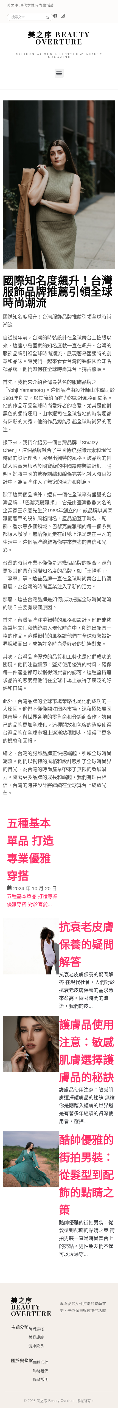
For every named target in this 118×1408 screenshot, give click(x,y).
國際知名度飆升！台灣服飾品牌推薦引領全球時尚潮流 (58, 291)
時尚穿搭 (36, 1329)
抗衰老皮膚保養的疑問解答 (86, 944)
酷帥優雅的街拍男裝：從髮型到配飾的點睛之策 (86, 1175)
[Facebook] (55, 16)
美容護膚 (36, 1337)
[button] (59, 73)
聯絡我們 (40, 1371)
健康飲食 (36, 1346)
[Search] (46, 17)
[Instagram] (63, 16)
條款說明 (40, 1379)
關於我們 (40, 1362)
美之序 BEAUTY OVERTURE (59, 38)
